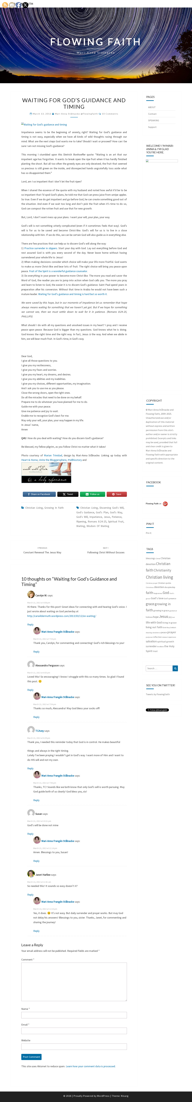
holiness (149, 617)
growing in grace (161, 610)
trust (155, 651)
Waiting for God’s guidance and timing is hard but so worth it (72, 294)
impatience (95, 517)
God (166, 592)
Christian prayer (151, 583)
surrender (151, 646)
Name (25, 1009)
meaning (149, 633)
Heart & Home (29, 460)
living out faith (154, 627)
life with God (154, 622)
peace (164, 632)
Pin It (149, 532)
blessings (150, 558)
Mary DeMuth (171, 627)
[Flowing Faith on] (157, 507)
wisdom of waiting (98, 526)
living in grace (169, 622)
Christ (158, 558)
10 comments (110, 113)
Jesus (107, 517)
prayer (171, 632)
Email (25, 1024)
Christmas (150, 587)
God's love (157, 598)
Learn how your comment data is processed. (91, 1066)
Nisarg (125, 1095)
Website (25, 1040)
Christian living (34, 507)
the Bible (160, 647)
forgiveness (158, 593)
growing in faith (54, 507)
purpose (149, 637)
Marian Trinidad (53, 455)
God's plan (102, 512)
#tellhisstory (75, 460)
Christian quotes (164, 583)
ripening (81, 521)
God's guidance (85, 512)
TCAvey (39, 730)
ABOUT (152, 107)
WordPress (103, 1095)
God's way (116, 512)
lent (173, 617)
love (164, 627)
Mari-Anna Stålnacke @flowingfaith (76, 113)
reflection (157, 637)
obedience (156, 633)
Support (152, 126)
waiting (80, 526)
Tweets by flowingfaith (158, 694)
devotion (159, 587)
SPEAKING (153, 120)
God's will (82, 517)
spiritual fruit (115, 521)
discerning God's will (111, 507)
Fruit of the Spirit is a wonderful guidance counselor (58, 271)
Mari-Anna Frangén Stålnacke (57, 631)
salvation (151, 641)
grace (150, 603)
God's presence (170, 598)
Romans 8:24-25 (97, 521)
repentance (172, 637)
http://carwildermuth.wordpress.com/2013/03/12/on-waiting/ (61, 616)
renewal (165, 637)
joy (170, 617)
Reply (30, 624)
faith (149, 592)
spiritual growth (165, 641)
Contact (152, 113)
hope (156, 617)
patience (117, 517)
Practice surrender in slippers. (41, 248)
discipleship (169, 587)
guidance (173, 611)
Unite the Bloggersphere (52, 460)
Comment (27, 959)
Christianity (162, 570)
